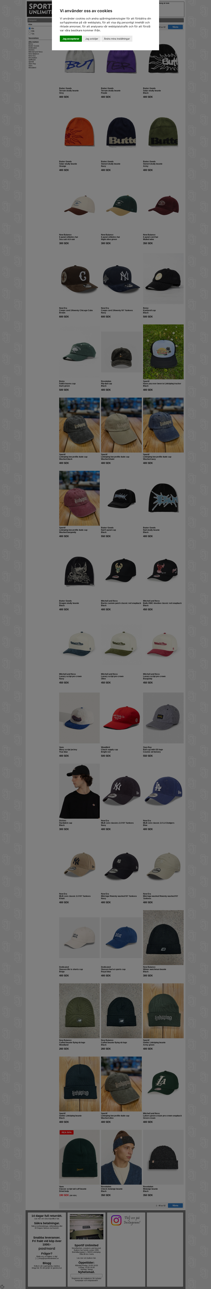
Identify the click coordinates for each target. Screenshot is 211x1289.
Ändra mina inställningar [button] (117, 38)
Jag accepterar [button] (70, 38)
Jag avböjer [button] (91, 38)
